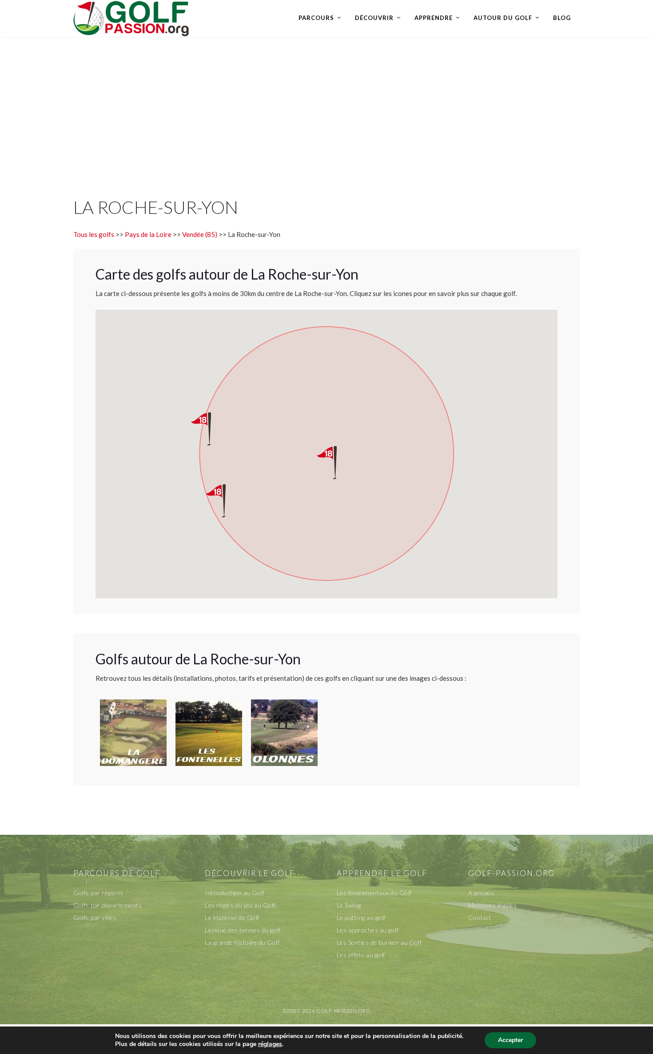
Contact (480, 917)
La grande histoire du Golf (242, 942)
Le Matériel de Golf (232, 917)
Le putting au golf (361, 917)
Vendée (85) (199, 234)
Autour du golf (503, 17)
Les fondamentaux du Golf (374, 892)
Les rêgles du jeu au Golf (240, 905)
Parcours (316, 17)
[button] (335, 462)
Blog (562, 17)
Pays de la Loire (148, 234)
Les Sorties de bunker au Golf (379, 942)
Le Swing (349, 905)
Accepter (510, 1040)
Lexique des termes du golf (242, 930)
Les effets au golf (361, 955)
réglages (270, 1044)
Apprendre (433, 17)
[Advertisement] (326, 108)
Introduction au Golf (234, 892)
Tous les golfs (93, 234)
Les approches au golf (368, 930)
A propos (481, 892)
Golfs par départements (107, 905)
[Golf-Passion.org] (131, 18)
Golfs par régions (98, 892)
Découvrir (374, 17)
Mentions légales (492, 905)
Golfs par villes (94, 917)
